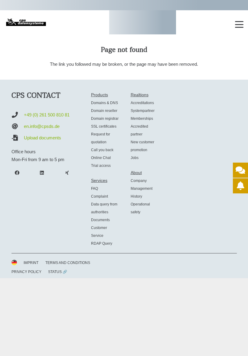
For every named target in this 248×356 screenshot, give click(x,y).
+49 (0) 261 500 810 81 (47, 114)
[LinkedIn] (42, 173)
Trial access (101, 166)
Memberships (142, 118)
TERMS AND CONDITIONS (67, 263)
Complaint (99, 196)
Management (141, 188)
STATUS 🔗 (57, 272)
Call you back (102, 150)
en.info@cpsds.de (42, 126)
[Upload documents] (17, 138)
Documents (100, 220)
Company (139, 181)
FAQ (94, 188)
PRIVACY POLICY (26, 272)
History (136, 196)
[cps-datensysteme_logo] (26, 22)
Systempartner (143, 111)
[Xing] (67, 173)
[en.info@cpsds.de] (17, 126)
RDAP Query (101, 243)
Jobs (135, 158)
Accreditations (142, 103)
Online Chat (101, 158)
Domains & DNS (104, 103)
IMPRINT (31, 263)
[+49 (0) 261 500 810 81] (17, 115)
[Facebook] (17, 173)
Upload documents (42, 137)
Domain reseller (104, 111)
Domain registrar (105, 118)
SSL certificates (103, 126)
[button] (239, 24)
